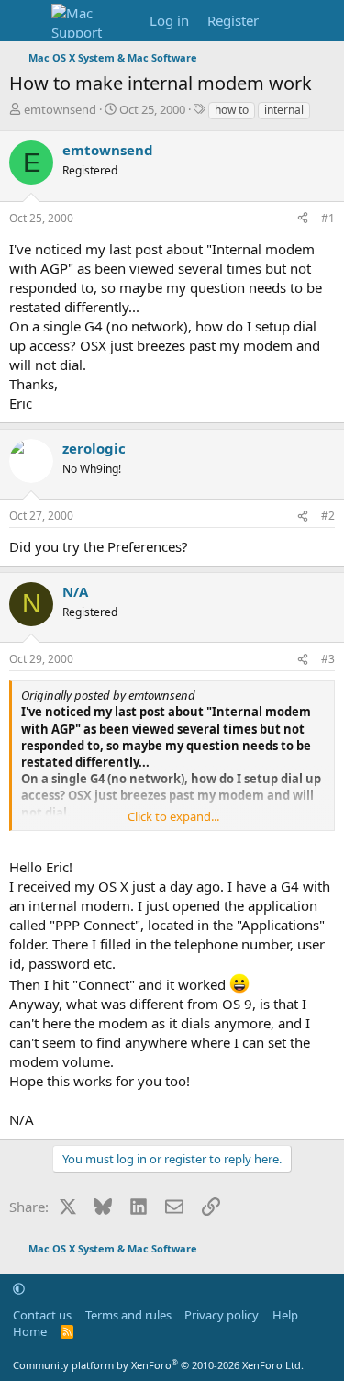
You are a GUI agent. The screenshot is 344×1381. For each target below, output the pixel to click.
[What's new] (286, 21)
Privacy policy (221, 1315)
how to (232, 110)
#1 (328, 218)
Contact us (42, 1315)
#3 (328, 659)
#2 (328, 515)
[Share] (303, 219)
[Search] (322, 21)
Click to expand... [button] (173, 816)
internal (284, 110)
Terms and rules (128, 1315)
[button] (18, 1288)
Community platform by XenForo (158, 1365)
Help (285, 1315)
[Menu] (25, 21)
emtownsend (60, 109)
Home (30, 1331)
